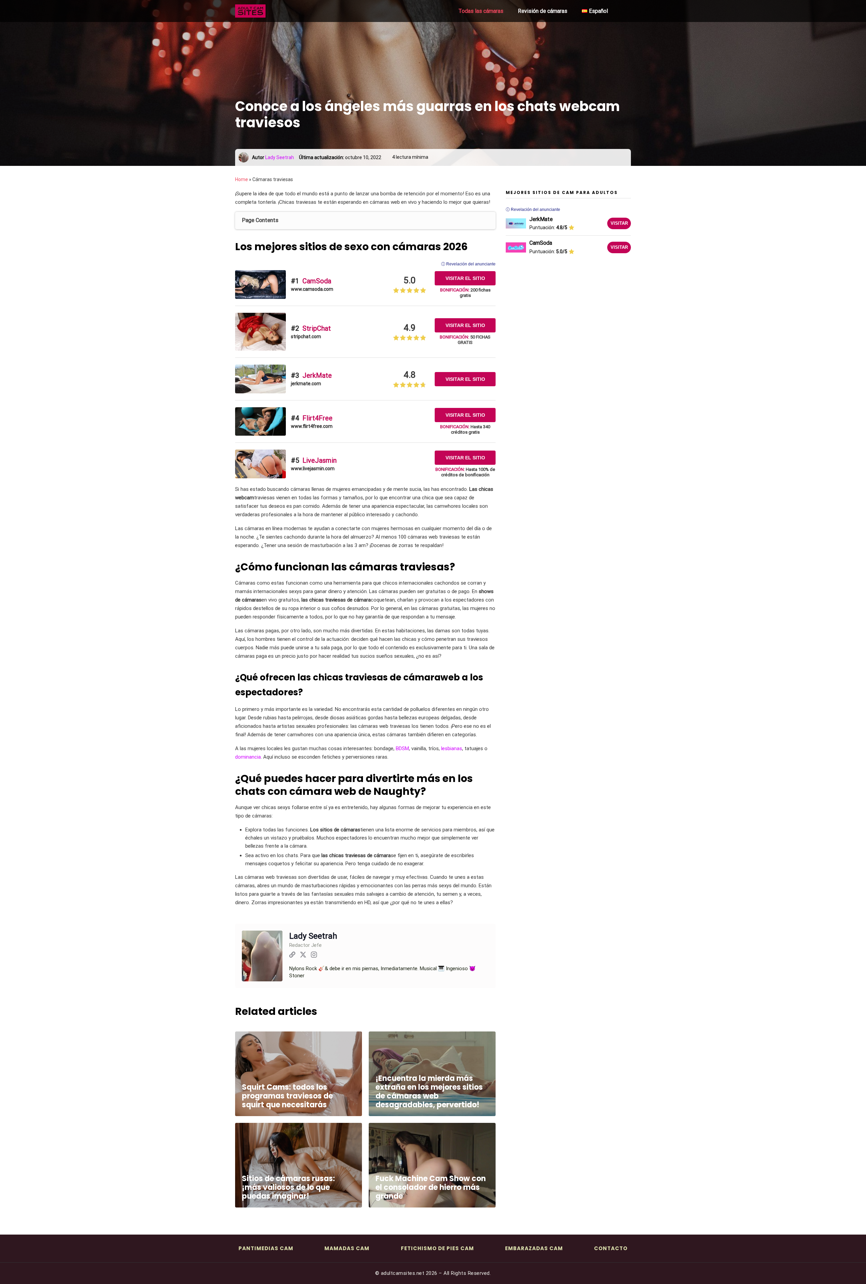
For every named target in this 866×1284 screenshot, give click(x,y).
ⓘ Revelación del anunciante (468, 264)
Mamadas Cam (346, 1248)
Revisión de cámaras (542, 11)
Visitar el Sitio (465, 278)
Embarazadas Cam (534, 1248)
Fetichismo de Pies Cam (437, 1248)
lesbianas (451, 748)
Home (241, 179)
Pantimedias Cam (265, 1248)
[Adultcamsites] (269, 11)
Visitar (619, 223)
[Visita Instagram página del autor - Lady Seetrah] (314, 956)
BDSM (402, 748)
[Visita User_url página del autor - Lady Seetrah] (292, 956)
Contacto (611, 1248)
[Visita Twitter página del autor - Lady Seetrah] (303, 956)
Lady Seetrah (279, 157)
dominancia (248, 757)
